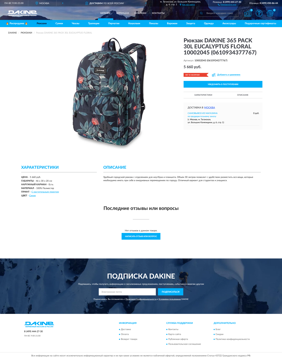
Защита (190, 23)
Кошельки (134, 23)
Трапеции (93, 23)
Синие (32, 196)
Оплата (125, 334)
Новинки (140, 13)
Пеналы (153, 23)
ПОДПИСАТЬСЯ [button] (171, 292)
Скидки (219, 334)
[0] (270, 13)
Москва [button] (209, 107)
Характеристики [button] (203, 95)
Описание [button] (242, 95)
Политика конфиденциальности (233, 339)
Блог (218, 329)
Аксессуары (229, 23)
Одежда (209, 23)
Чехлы (75, 23)
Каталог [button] (105, 13)
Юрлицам (122, 13)
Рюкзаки (42, 23)
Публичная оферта (178, 339)
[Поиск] (201, 13)
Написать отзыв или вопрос (141, 236)
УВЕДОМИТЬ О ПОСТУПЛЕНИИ (223, 84)
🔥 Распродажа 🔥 (17, 23)
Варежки (172, 23)
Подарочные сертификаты (260, 23)
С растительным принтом (45, 192)
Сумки (59, 23)
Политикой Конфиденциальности (141, 299)
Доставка (126, 329)
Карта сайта (174, 334)
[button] (227, 4)
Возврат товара (129, 339)
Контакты (158, 13)
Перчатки (113, 23)
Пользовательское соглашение (184, 344)
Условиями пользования (170, 299)
